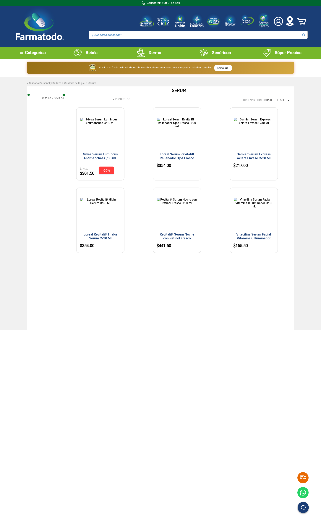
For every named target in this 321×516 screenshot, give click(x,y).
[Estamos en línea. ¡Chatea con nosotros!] (303, 507)
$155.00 (46, 98)
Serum (92, 83)
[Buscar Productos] (304, 35)
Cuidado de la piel (74, 83)
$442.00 (58, 98)
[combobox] (198, 35)
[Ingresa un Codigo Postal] (290, 21)
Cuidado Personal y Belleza (45, 83)
